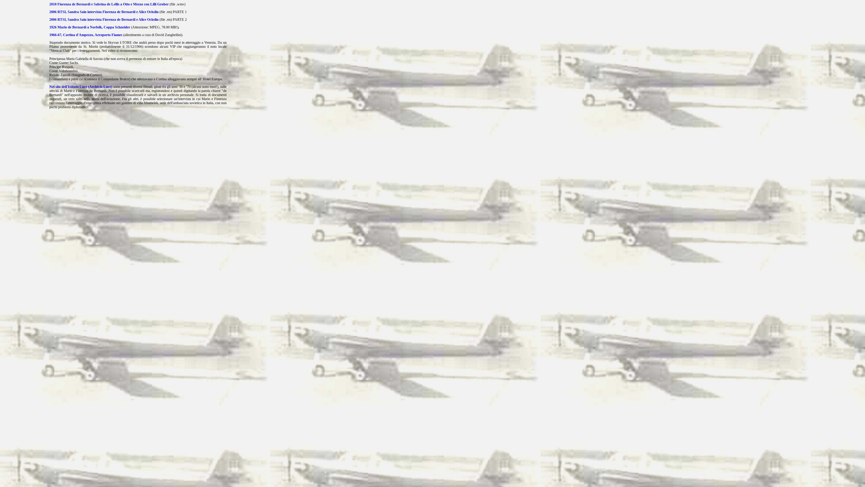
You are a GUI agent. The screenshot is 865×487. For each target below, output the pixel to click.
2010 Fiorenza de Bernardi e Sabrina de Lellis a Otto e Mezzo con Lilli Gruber (109, 4)
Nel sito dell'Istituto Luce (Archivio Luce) (80, 87)
